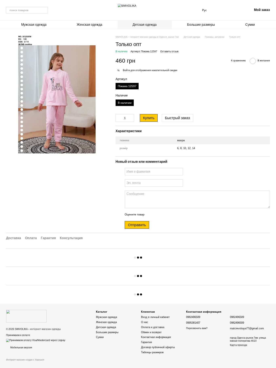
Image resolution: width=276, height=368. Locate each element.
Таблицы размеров (152, 352)
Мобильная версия (21, 347)
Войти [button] (126, 70)
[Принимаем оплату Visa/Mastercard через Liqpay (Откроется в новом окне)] (35, 340)
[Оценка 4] (170, 214)
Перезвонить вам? (197, 328)
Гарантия (146, 342)
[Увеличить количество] (131, 118)
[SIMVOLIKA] (26, 316)
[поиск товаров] (44, 10)
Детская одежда (145, 24)
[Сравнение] (217, 10)
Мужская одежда (33, 24)
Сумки (250, 24)
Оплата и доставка (152, 327)
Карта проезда (238, 345)
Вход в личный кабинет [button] (155, 317)
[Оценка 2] (157, 214)
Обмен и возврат (151, 332)
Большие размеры (201, 24)
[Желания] (228, 10)
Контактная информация (156, 337)
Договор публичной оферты (158, 347)
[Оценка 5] (177, 214)
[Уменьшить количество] (118, 118)
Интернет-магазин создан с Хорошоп (25, 359)
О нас (144, 322)
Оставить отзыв (169, 51)
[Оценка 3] (164, 214)
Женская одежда (89, 24)
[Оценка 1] (151, 214)
